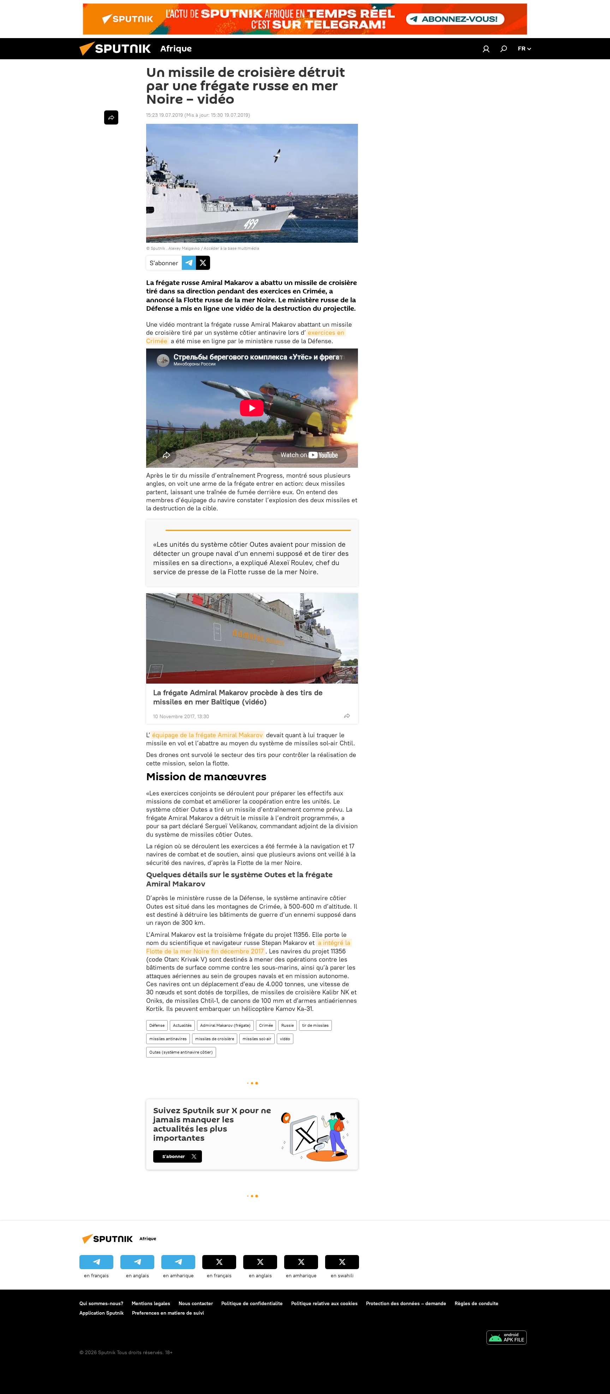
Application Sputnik (101, 1313)
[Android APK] (507, 1338)
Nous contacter (196, 1303)
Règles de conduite (476, 1303)
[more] (347, 716)
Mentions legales (151, 1303)
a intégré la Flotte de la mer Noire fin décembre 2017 (249, 947)
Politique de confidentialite (252, 1303)
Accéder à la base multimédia (231, 248)
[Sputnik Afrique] (118, 57)
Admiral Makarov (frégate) (225, 1025)
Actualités (182, 1025)
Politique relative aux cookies (324, 1303)
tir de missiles (315, 1025)
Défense (157, 1025)
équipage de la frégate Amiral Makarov (207, 735)
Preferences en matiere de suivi (168, 1313)
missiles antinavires (168, 1038)
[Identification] (486, 49)
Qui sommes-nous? (101, 1303)
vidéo (285, 1038)
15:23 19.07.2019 (164, 115)
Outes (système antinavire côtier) (181, 1052)
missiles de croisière (214, 1038)
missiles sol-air (257, 1038)
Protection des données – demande (406, 1303)
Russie (287, 1025)
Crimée (266, 1025)
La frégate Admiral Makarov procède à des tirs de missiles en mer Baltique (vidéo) (238, 697)
